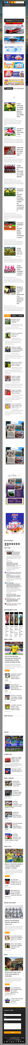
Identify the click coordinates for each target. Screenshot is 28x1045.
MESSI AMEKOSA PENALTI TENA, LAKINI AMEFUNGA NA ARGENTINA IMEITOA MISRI (13, 688)
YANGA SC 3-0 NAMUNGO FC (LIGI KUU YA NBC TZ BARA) (22, 634)
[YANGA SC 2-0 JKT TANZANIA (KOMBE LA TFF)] (17, 614)
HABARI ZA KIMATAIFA (9, 778)
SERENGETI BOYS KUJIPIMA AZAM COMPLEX (15, 321)
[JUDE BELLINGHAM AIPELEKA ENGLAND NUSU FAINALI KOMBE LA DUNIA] (8, 824)
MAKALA (6, 954)
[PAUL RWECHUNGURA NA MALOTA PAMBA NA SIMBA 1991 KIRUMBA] (7, 936)
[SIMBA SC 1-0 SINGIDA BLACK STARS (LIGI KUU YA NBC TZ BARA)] (13, 614)
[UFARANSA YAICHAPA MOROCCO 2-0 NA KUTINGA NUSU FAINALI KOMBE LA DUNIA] (7, 674)
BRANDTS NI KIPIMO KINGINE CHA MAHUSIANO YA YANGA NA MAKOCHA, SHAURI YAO (20, 295)
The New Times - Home (11, 594)
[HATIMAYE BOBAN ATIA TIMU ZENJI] (10, 129)
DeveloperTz (18, 1039)
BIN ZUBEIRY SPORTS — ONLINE (13, 598)
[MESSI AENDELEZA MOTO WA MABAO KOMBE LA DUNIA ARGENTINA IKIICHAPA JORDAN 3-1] (7, 891)
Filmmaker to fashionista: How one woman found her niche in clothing (13, 596)
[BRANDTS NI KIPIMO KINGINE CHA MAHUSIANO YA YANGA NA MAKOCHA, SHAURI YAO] (10, 287)
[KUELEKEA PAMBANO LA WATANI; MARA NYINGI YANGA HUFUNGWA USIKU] (10, 223)
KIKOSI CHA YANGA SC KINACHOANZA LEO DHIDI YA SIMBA (17, 364)
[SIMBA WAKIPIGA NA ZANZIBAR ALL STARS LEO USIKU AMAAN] (10, 166)
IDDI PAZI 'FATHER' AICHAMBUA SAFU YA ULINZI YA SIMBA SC (16, 770)
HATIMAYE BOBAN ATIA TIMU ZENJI (20, 131)
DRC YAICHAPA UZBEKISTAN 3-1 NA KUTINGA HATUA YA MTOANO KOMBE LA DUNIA (13, 882)
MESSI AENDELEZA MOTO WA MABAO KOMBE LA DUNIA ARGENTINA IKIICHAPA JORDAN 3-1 (13, 893)
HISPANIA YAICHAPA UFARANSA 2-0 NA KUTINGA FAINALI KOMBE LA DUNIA (13, 804)
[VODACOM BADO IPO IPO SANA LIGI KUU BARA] (10, 148)
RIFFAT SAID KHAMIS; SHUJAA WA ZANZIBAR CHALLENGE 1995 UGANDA (16, 946)
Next (22, 743)
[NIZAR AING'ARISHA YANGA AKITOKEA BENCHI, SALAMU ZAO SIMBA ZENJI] (10, 104)
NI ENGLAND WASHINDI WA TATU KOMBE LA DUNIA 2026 (17, 784)
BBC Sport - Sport (10, 550)
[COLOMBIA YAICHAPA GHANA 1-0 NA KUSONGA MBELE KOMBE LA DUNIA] (7, 705)
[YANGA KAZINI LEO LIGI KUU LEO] (10, 248)
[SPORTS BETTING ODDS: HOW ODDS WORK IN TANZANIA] (14, 958)
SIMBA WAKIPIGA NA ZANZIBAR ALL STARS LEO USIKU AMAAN (20, 171)
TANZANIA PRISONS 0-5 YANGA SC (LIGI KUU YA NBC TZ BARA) (8, 635)
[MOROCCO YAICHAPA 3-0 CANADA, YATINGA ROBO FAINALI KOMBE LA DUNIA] (7, 696)
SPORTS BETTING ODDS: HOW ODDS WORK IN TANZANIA (13, 974)
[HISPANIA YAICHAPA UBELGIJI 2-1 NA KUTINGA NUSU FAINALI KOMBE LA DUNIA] (8, 834)
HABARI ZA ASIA (7, 846)
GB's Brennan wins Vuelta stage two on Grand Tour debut (16, 553)
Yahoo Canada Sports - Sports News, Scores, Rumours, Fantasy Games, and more (13, 573)
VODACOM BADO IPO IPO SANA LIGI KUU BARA (20, 151)
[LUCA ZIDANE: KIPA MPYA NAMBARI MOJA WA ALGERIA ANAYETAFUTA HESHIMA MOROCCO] (7, 988)
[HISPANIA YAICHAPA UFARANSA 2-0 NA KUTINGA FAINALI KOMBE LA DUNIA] (8, 802)
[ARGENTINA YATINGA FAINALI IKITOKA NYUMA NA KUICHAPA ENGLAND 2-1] (8, 791)
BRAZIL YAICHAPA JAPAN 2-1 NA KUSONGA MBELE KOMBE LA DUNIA (14, 866)
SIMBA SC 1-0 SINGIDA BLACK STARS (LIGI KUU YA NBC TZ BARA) (13, 635)
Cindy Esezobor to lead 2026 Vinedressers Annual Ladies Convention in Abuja (12, 564)
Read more (7, 670)
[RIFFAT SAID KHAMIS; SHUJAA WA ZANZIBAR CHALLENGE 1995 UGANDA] (7, 944)
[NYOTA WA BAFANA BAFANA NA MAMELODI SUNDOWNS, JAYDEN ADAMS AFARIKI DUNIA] (14, 643)
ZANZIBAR (6, 732)
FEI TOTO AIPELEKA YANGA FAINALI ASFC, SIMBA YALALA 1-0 (16, 405)
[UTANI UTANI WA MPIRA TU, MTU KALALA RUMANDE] (7, 999)
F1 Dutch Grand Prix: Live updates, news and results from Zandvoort (13, 576)
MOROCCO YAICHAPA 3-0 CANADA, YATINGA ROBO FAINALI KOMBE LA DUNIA (16, 698)
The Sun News (9, 562)
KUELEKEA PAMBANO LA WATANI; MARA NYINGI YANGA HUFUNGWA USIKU (20, 230)
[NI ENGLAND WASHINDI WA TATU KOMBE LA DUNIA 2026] (8, 782)
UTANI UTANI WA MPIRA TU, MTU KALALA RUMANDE (17, 1000)
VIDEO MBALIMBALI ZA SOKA (10, 610)
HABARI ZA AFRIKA (8, 639)
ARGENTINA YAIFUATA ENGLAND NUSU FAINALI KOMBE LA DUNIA (13, 815)
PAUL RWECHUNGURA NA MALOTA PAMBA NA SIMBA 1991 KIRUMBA (17, 937)
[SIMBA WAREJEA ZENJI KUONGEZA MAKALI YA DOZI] (10, 266)
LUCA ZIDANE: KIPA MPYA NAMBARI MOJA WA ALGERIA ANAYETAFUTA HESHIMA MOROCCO (13, 991)
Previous (6, 743)
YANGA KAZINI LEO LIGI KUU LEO (19, 251)
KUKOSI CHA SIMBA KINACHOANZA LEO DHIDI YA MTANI (16, 391)
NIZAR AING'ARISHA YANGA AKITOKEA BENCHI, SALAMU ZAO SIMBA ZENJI (20, 110)
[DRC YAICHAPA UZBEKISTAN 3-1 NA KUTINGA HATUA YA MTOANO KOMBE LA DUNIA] (7, 880)
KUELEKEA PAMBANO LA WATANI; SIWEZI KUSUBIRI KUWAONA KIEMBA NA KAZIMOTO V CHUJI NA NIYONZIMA (20, 200)
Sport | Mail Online (10, 582)
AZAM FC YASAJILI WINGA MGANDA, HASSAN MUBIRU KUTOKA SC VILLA (15, 378)
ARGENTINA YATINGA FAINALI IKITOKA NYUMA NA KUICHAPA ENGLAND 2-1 (13, 793)
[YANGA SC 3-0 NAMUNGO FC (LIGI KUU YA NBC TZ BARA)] (22, 614)
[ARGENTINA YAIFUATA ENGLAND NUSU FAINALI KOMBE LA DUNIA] (8, 813)
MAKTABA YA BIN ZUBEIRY (10, 903)
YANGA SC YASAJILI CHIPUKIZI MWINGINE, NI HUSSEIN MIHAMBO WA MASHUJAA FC (17, 349)
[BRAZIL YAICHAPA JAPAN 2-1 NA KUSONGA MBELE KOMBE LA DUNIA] (14, 850)
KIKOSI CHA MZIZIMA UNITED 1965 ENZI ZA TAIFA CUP (12, 922)
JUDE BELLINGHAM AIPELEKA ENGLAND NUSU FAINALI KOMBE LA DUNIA (13, 826)
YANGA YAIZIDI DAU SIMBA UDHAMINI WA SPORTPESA (12, 601)
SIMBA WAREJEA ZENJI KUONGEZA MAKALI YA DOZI (20, 270)
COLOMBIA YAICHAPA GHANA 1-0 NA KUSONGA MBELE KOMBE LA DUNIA (16, 707)
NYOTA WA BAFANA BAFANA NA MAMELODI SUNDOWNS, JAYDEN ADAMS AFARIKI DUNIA (13, 659)
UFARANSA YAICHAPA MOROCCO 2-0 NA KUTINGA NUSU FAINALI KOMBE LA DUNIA (13, 677)
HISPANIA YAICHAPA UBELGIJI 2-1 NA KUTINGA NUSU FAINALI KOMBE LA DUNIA (13, 837)
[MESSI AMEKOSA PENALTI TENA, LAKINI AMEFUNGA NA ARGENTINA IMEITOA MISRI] (7, 685)
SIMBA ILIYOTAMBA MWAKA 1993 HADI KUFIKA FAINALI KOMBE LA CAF (16, 759)
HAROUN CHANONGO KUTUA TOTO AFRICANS (16, 335)
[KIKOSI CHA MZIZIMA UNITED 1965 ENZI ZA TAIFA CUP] (14, 907)
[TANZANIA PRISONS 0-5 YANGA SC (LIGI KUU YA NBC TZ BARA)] (8, 614)
